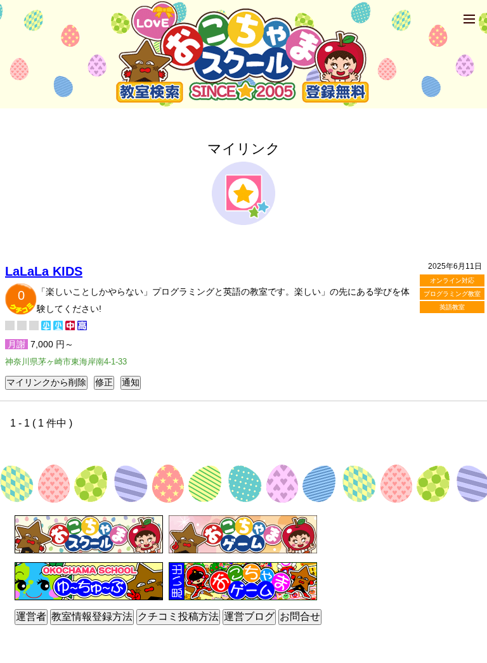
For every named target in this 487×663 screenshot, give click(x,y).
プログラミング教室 (452, 293)
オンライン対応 (452, 280)
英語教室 (452, 307)
